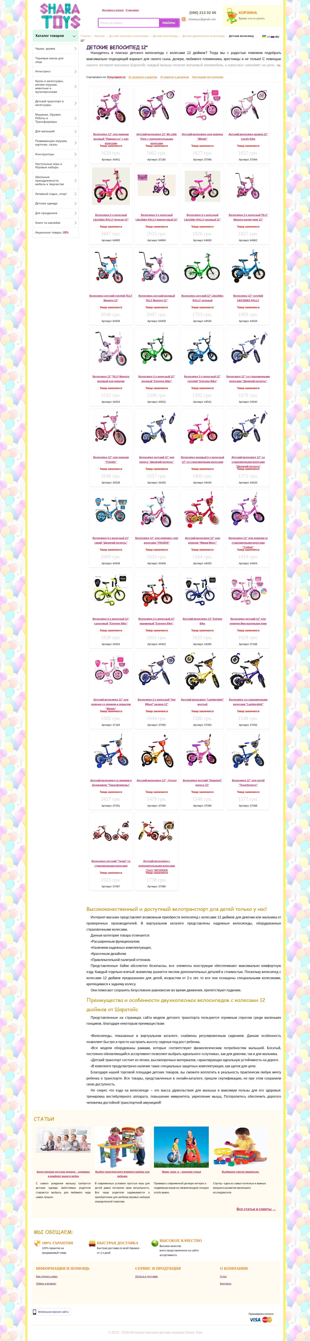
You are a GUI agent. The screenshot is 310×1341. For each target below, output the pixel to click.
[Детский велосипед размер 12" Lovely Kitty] (248, 106)
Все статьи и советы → (256, 1209)
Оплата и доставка (146, 1276)
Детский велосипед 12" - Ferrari (157, 780)
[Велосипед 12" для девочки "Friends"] (110, 429)
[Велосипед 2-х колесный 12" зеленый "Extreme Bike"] (156, 348)
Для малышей (45, 131)
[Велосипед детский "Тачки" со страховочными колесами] (110, 833)
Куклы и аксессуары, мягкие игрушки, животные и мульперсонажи (49, 86)
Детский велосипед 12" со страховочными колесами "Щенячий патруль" (248, 462)
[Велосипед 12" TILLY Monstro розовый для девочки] (110, 348)
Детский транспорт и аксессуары (49, 103)
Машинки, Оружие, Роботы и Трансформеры (48, 118)
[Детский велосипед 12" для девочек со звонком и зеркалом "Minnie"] (110, 671)
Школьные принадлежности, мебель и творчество (49, 180)
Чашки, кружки (45, 48)
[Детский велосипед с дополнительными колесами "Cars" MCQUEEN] (156, 832)
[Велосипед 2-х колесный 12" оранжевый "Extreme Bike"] (156, 589)
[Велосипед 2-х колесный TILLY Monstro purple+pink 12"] (248, 186)
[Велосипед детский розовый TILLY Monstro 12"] (156, 267)
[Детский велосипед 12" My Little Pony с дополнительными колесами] (156, 106)
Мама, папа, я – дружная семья (181, 1171)
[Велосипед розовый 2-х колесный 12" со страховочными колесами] (202, 429)
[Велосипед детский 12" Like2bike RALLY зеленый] (202, 266)
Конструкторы (44, 154)
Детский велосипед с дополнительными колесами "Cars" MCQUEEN (156, 866)
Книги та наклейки (47, 222)
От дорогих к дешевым (174, 77)
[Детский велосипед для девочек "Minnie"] (202, 105)
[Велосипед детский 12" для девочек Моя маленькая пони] (248, 589)
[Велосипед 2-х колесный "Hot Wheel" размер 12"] (156, 670)
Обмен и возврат (46, 1283)
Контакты (225, 1283)
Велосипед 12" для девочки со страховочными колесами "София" (248, 543)
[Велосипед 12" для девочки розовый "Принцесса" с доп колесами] (110, 106)
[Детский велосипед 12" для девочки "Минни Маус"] (202, 509)
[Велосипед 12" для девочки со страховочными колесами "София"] (248, 508)
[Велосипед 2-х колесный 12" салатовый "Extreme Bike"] (110, 589)
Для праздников (46, 213)
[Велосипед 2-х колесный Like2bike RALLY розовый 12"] (202, 186)
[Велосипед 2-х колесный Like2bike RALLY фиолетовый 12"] (156, 186)
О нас (223, 1276)
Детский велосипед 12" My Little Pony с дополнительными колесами (156, 139)
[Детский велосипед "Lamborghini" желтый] (202, 671)
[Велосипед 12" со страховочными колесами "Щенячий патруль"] (248, 346)
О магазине (132, 10)
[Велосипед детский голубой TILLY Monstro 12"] (110, 267)
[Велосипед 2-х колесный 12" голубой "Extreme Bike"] (202, 348)
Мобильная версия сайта (53, 1311)
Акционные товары (52, 232)
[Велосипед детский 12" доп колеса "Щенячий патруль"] (156, 429)
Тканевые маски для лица (49, 60)
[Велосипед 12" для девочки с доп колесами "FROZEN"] (156, 509)
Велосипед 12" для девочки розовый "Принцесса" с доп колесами (111, 139)
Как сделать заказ (47, 1276)
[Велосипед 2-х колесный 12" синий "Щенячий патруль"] (110, 508)
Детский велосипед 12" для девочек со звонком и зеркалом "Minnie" (111, 704)
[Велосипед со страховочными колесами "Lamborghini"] (248, 671)
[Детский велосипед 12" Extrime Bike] (202, 589)
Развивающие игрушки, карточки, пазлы (51, 142)
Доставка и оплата (113, 10)
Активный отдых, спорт (51, 193)
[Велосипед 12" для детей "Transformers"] (248, 751)
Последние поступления (207, 77)
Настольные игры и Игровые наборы (48, 165)
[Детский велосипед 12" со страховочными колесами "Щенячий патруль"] (248, 428)
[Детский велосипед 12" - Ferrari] (156, 752)
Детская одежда (46, 203)
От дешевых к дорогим (142, 77)
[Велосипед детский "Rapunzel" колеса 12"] (202, 750)
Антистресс (43, 71)
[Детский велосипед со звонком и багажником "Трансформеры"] (110, 751)
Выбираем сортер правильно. (240, 1171)
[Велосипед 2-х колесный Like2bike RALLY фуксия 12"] (110, 186)
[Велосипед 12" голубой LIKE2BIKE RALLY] (248, 266)
